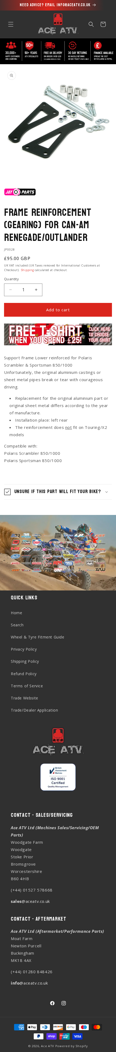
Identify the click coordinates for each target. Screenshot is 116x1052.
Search (17, 624)
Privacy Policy (24, 649)
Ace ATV (47, 1046)
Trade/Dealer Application (34, 710)
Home (16, 612)
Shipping (27, 270)
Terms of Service (27, 685)
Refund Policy (24, 673)
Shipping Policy (25, 661)
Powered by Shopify (71, 1046)
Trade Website (24, 698)
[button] (11, 24)
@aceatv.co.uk (30, 901)
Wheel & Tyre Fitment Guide (37, 637)
